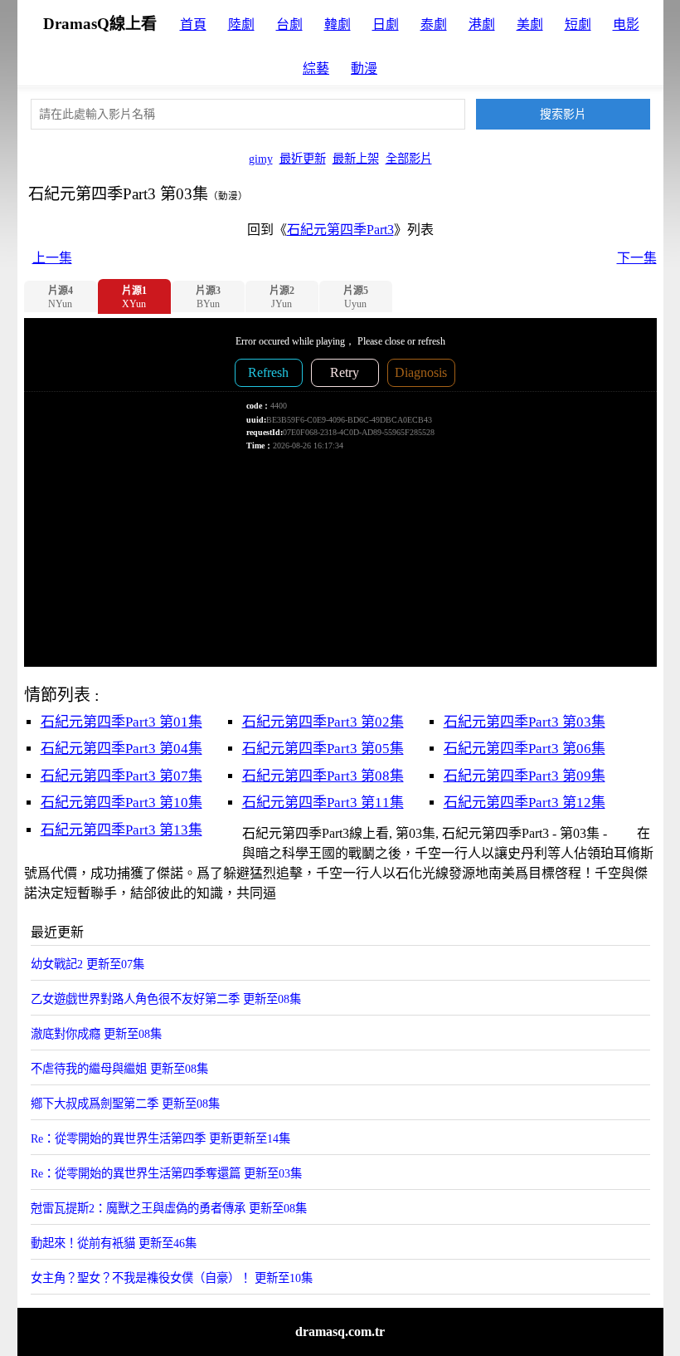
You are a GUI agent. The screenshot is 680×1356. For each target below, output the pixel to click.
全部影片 (409, 158)
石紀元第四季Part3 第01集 (121, 722)
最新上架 (356, 158)
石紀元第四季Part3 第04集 (121, 748)
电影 (626, 24)
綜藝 (316, 68)
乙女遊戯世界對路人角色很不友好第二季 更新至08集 (166, 999)
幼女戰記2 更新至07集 (87, 964)
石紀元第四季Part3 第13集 (121, 830)
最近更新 (302, 158)
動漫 (364, 68)
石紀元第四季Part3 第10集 (121, 802)
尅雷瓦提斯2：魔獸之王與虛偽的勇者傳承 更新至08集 (169, 1208)
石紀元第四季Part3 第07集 (121, 776)
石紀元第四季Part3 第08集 (323, 776)
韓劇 (337, 24)
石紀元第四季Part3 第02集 (323, 722)
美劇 (530, 24)
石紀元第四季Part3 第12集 (524, 802)
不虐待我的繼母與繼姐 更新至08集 (119, 1068)
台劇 (289, 24)
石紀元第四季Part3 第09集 (524, 776)
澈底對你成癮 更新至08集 (96, 1033)
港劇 (482, 24)
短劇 (578, 24)
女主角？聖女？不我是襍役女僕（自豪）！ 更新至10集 (172, 1278)
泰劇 (433, 24)
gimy (261, 158)
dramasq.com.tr (340, 1331)
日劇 (385, 24)
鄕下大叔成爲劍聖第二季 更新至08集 (125, 1103)
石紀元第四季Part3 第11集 (323, 802)
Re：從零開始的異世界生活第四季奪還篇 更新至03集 (166, 1173)
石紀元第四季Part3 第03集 (524, 722)
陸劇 (241, 24)
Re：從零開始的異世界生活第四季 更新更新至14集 (160, 1138)
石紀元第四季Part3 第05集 (323, 748)
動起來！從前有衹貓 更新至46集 (114, 1243)
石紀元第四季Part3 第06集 (524, 748)
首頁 (193, 24)
